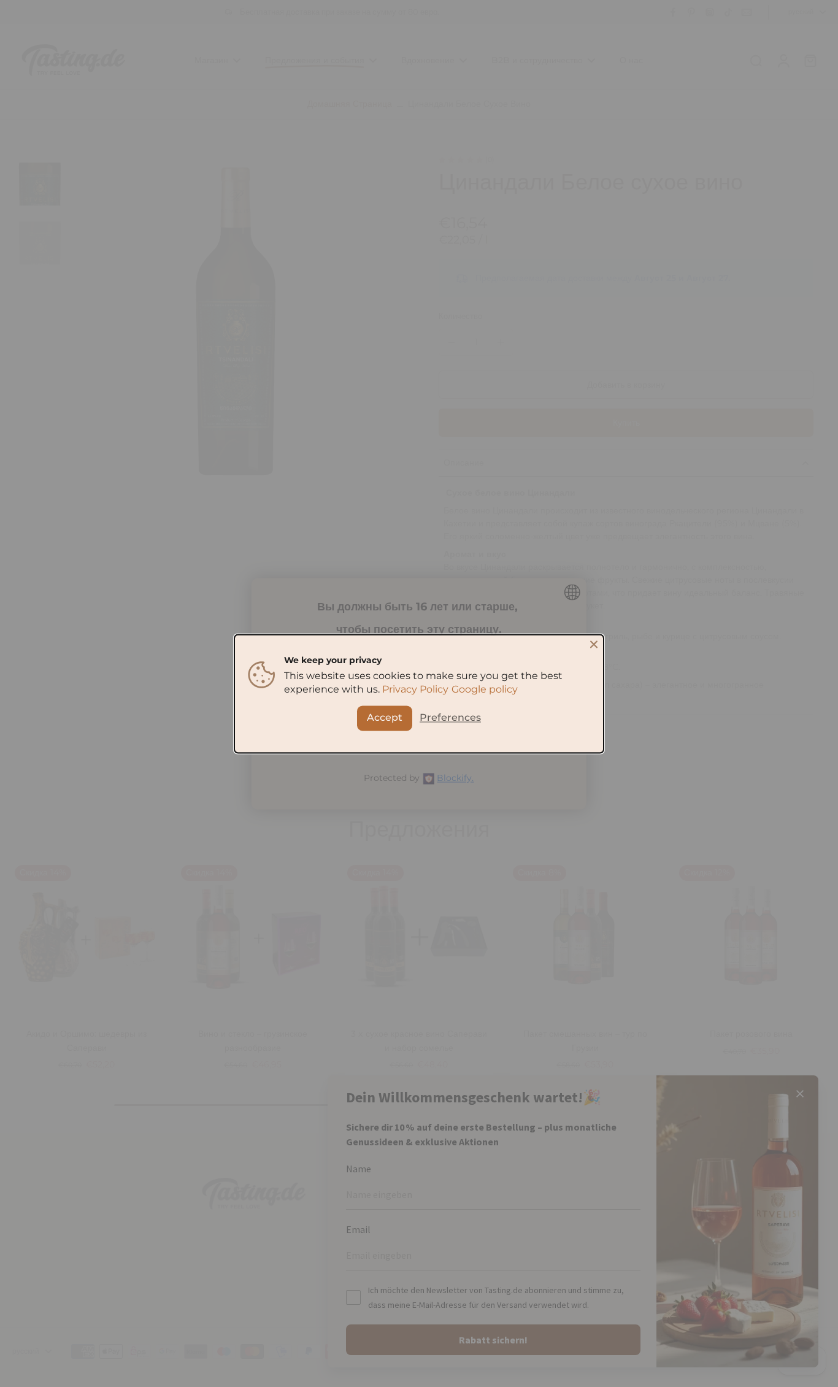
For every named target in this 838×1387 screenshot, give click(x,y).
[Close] (594, 644)
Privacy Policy (415, 689)
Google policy (485, 689)
